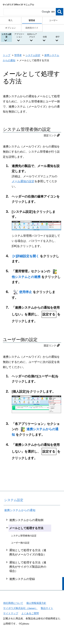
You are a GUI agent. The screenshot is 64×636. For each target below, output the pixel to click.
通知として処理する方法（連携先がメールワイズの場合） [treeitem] (27, 552)
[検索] (59, 11)
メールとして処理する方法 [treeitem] (26, 528)
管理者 (18, 55)
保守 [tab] (58, 37)
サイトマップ (10, 613)
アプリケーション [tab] (19, 35)
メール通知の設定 (23, 181)
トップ (6, 55)
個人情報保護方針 (36, 603)
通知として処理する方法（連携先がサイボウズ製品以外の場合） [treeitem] (27, 566)
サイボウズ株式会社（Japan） (20, 608)
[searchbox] (30, 11)
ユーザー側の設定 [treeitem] (20, 542)
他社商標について (13, 603)
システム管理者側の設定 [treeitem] (23, 535)
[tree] (32, 549)
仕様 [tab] (45, 37)
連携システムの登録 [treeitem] (22, 578)
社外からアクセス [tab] (32, 35)
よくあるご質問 (30, 613)
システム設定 (32, 55)
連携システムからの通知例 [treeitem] (26, 520)
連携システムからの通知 (19, 510)
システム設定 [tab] (6, 35)
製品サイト (47, 608)
